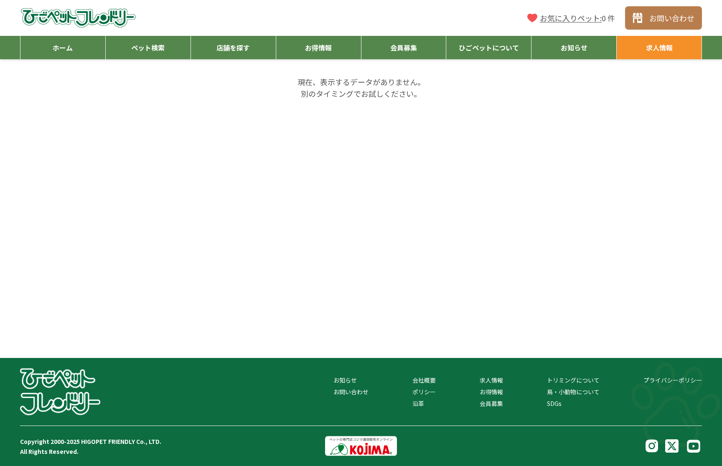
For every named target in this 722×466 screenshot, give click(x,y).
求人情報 (491, 380)
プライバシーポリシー (672, 380)
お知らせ (345, 380)
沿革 (418, 403)
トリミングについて (573, 380)
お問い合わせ (351, 392)
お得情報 (491, 392)
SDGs (554, 403)
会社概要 (424, 380)
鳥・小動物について (573, 392)
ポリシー (424, 392)
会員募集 (491, 403)
